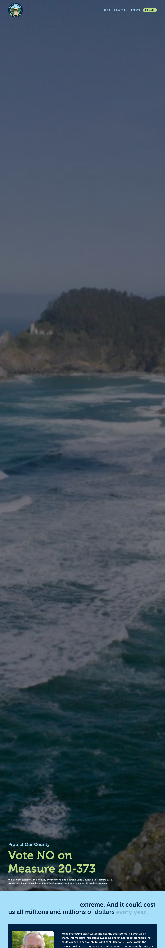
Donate (150, 10)
